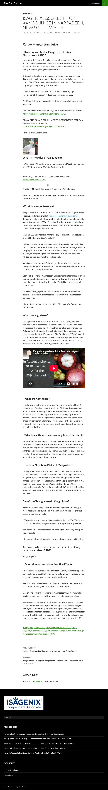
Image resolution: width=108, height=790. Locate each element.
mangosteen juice (11, 770)
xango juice (28, 14)
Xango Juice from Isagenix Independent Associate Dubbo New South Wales (34, 748)
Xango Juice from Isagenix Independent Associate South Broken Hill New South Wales (53, 660)
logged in (38, 681)
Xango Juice (95, 3)
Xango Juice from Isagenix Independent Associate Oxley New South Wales (34, 734)
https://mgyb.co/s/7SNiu (34, 179)
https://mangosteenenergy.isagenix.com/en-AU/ (45, 113)
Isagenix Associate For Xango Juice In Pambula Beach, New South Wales (33, 753)
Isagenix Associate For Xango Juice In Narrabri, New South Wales (49, 649)
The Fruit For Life (13, 3)
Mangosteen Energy (53, 33)
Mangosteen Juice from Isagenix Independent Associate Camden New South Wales (37, 739)
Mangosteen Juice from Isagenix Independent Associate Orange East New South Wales (39, 743)
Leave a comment (73, 33)
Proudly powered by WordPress (15, 787)
